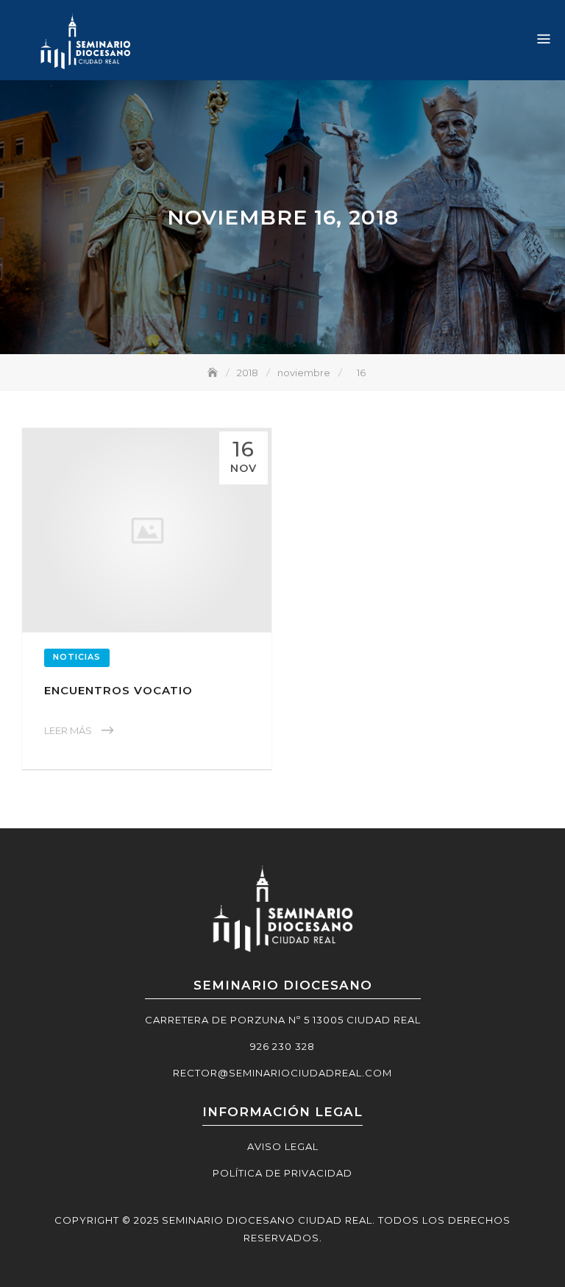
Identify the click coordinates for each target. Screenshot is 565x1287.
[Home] (214, 372)
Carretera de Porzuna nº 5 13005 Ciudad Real (283, 1020)
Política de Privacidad (282, 1173)
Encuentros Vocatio (118, 690)
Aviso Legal (283, 1146)
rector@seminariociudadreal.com (282, 1073)
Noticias (77, 657)
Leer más (68, 730)
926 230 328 (282, 1046)
